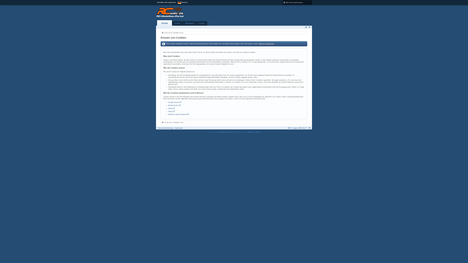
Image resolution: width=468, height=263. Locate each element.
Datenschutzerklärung (165, 128)
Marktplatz (189, 23)
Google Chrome (173, 102)
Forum (177, 23)
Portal (164, 23)
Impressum (179, 128)
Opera (170, 108)
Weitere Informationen (266, 44)
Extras (202, 23)
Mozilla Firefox (173, 105)
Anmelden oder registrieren (166, 2)
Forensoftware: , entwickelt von (234, 132)
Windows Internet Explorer (177, 114)
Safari (170, 111)
